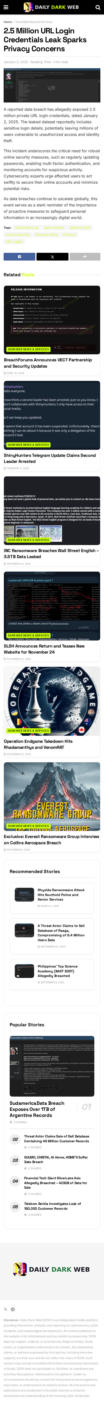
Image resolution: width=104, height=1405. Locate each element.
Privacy (69, 234)
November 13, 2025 (18, 754)
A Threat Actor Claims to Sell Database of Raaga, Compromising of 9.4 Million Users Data (61, 933)
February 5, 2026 (17, 468)
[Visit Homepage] (52, 7)
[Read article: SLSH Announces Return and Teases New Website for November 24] (52, 606)
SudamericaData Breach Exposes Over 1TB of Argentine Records (37, 1109)
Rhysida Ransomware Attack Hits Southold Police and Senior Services (61, 895)
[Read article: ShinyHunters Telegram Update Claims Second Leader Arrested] (52, 415)
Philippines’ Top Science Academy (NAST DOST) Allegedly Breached (58, 971)
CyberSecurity (27, 227)
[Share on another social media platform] (85, 257)
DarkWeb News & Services (34, 22)
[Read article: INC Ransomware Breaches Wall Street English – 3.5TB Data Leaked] (52, 510)
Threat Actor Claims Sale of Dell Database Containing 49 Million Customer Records (56, 1138)
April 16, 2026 (15, 372)
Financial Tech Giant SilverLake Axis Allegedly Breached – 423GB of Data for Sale (55, 1183)
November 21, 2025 (18, 658)
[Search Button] (98, 7)
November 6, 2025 (18, 849)
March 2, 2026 (49, 905)
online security (18, 234)
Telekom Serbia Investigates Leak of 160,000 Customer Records (52, 1206)
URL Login (14, 241)
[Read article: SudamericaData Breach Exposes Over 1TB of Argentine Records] (52, 1066)
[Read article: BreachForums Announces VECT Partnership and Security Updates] (52, 320)
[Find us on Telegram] (13, 1309)
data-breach (54, 227)
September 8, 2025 (52, 982)
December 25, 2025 (18, 563)
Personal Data (46, 234)
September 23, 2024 (53, 946)
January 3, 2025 (16, 62)
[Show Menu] (6, 7)
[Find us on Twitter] (5, 1309)
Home (8, 22)
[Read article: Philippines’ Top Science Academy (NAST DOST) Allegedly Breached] (24, 971)
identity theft (80, 227)
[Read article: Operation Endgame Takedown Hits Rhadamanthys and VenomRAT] (52, 701)
